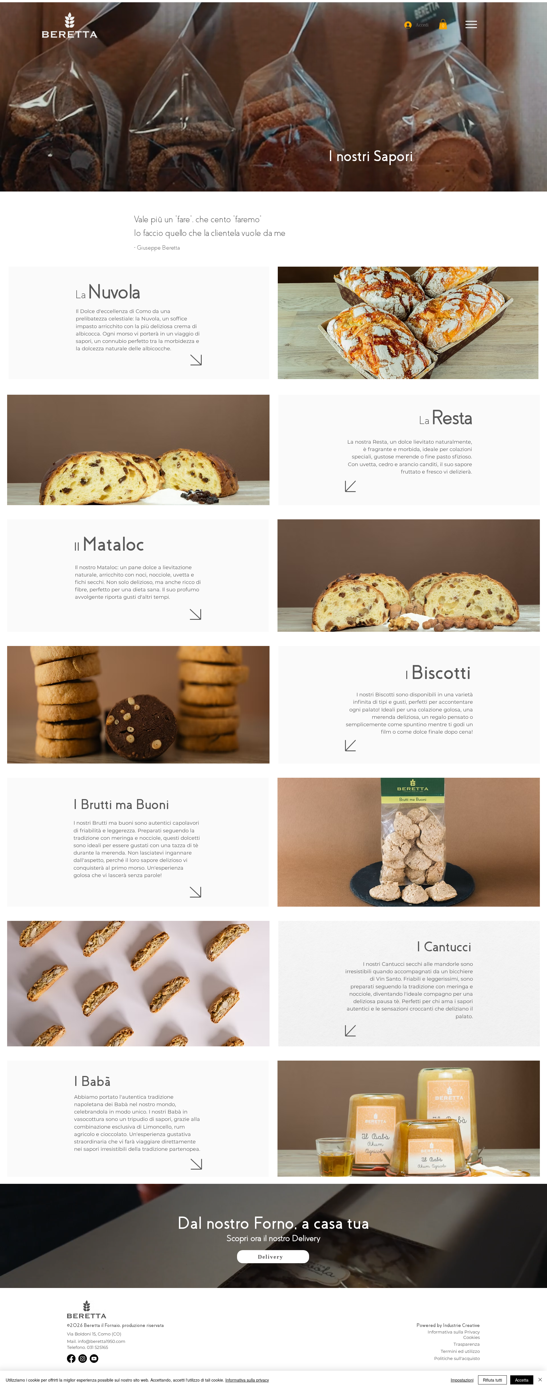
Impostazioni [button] (462, 1380)
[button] (443, 24)
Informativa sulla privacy (247, 1380)
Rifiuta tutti (492, 1380)
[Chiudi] (540, 1379)
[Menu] (471, 24)
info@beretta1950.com (101, 1341)
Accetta (521, 1380)
